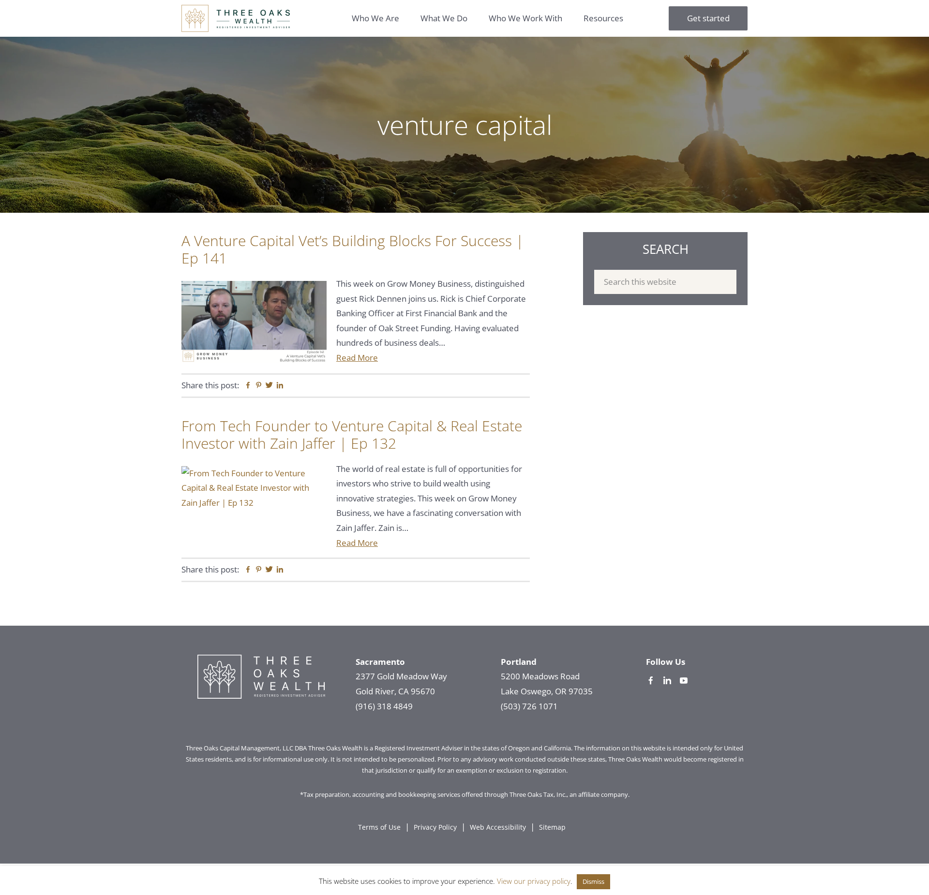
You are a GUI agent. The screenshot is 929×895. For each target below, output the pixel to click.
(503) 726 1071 (529, 706)
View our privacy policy (533, 881)
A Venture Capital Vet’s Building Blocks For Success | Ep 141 (352, 249)
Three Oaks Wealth (235, 18)
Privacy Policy (435, 827)
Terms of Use (379, 827)
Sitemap (552, 827)
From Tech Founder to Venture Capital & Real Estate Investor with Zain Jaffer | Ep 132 (351, 434)
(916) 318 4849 (384, 706)
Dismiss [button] (593, 881)
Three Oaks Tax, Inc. (538, 794)
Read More (357, 357)
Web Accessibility (498, 827)
